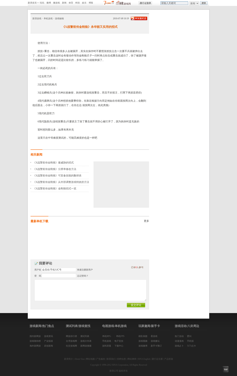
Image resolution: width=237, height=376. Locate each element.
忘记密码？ (82, 276)
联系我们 (111, 359)
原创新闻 (48, 346)
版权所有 (123, 371)
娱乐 (84, 2)
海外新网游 (35, 346)
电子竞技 (118, 341)
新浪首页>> (33, 2)
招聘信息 (121, 359)
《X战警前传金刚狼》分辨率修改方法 (54, 169)
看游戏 (154, 336)
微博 (48, 2)
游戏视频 (142, 341)
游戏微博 (142, 346)
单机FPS (120, 336)
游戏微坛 (155, 341)
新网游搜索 (85, 346)
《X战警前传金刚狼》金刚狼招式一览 (54, 188)
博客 (91, 2)
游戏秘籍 (59, 18)
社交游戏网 (71, 346)
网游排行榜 (71, 336)
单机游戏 (48, 18)
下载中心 (118, 346)
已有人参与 (137, 267)
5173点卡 (191, 346)
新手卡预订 (156, 346)
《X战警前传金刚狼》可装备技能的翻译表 (57, 175)
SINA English (144, 359)
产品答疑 (168, 359)
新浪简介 (68, 359)
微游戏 (56, 2)
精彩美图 (142, 336)
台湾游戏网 (71, 341)
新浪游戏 (36, 18)
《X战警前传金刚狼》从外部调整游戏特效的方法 (61, 182)
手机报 (190, 341)
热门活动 (179, 336)
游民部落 (106, 346)
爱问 (189, 336)
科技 (77, 2)
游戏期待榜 (35, 341)
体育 (71, 2)
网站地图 (90, 359)
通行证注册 (157, 359)
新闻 (64, 2)
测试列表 (84, 336)
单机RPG (106, 336)
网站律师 (131, 359)
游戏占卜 (179, 346)
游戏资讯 (48, 336)
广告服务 (100, 359)
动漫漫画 (179, 341)
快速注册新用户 (85, 269)
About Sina (79, 359)
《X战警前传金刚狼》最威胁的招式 (53, 162)
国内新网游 (35, 336)
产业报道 (48, 341)
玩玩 (42, 2)
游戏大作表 (85, 341)
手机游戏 (106, 341)
